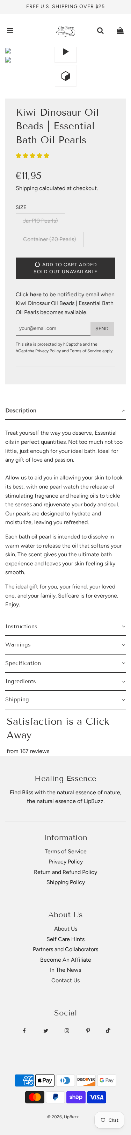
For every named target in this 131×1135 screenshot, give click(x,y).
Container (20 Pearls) (49, 239)
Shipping (27, 188)
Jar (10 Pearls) (40, 220)
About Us (65, 928)
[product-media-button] (65, 52)
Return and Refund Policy (65, 872)
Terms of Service (85, 350)
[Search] (100, 31)
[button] (33, 155)
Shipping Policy (65, 882)
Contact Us (65, 980)
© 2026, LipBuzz (63, 1116)
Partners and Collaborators (65, 949)
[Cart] (120, 31)
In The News (65, 970)
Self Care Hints (65, 939)
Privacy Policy (48, 350)
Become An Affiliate (65, 959)
